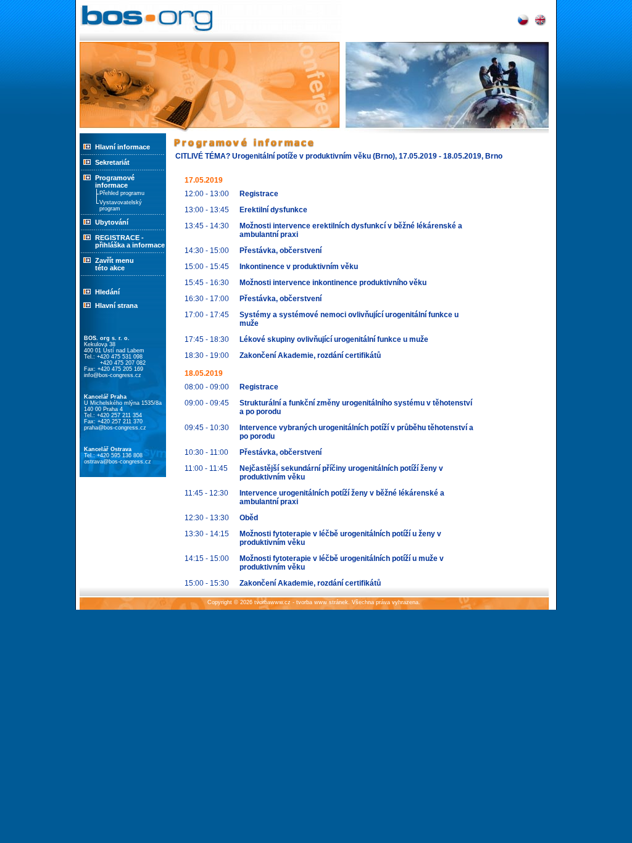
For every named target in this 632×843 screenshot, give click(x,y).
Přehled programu (121, 193)
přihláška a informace (130, 245)
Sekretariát (112, 162)
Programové (115, 181)
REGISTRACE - (119, 237)
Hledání (107, 292)
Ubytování (111, 222)
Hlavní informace (122, 147)
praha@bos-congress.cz (115, 428)
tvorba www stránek (322, 602)
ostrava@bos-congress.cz (117, 462)
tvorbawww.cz (272, 602)
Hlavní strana (116, 305)
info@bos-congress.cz (112, 375)
